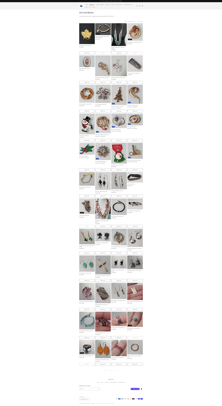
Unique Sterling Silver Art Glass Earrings (134, 270)
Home (98, 382)
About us (101, 382)
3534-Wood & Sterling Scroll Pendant (101, 304)
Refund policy (93, 403)
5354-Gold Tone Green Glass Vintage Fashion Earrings (86, 246)
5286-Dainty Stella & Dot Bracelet (85, 187)
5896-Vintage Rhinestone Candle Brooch (134, 160)
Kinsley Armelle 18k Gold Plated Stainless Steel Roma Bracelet (102, 37)
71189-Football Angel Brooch (84, 215)
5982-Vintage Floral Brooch (115, 129)
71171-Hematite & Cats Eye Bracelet (117, 216)
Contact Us (107, 382)
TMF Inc (83, 403)
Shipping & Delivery (113, 382)
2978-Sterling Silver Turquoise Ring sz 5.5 (86, 355)
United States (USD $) (83, 399)
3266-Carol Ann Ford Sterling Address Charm (134, 301)
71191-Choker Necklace (131, 184)
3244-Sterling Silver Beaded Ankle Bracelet (86, 330)
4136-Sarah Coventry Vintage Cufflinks (101, 242)
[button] (92, 4)
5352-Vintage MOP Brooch (131, 126)
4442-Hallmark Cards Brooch (84, 135)
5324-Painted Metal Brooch (83, 156)
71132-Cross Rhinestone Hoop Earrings (133, 210)
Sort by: (125, 21)
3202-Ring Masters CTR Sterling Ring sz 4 (118, 327)
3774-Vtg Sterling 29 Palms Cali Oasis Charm (118, 246)
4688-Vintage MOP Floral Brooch (84, 68)
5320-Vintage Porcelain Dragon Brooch (133, 73)
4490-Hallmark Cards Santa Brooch (117, 165)
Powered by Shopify (87, 403)
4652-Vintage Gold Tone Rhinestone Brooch (134, 42)
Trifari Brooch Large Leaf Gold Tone (85, 45)
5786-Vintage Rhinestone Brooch (100, 161)
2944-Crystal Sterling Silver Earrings (101, 191)
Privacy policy (98, 403)
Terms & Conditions (121, 382)
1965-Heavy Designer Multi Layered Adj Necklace (117, 48)
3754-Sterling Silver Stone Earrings (85, 273)
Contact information (111, 403)
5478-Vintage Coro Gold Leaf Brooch (85, 104)
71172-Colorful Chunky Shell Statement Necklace (101, 221)
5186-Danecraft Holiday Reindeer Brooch (118, 77)
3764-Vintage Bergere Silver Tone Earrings (134, 248)
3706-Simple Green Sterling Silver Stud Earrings (117, 270)
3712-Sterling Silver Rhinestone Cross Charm (102, 275)
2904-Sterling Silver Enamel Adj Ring (117, 357)
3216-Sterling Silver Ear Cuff (100, 332)
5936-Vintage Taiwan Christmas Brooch (102, 134)
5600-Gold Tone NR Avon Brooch (132, 105)
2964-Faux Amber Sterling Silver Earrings (102, 359)
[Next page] (117, 370)
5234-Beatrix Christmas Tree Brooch (117, 106)
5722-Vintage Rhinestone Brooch (100, 104)
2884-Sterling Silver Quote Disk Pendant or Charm (134, 356)
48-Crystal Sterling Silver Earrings (117, 190)
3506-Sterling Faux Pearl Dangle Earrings (118, 300)
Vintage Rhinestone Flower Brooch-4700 (102, 77)
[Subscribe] (98, 389)
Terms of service (104, 403)
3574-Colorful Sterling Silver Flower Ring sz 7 (86, 301)
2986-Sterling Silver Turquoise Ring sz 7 (133, 328)
